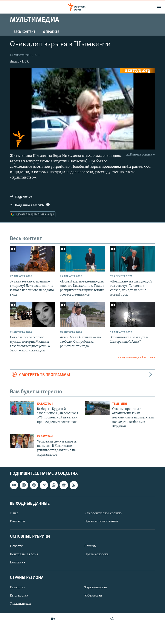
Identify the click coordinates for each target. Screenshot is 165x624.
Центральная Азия (24, 554)
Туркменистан (95, 587)
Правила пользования (101, 521)
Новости (16, 546)
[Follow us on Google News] (64, 485)
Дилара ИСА (19, 61)
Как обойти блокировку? (103, 513)
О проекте (51, 32)
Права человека (96, 554)
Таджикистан (20, 604)
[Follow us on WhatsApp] (54, 485)
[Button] (21, 198)
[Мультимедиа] (52, 618)
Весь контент (24, 32)
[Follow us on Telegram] (44, 485)
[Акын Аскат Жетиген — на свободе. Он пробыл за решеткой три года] (82, 314)
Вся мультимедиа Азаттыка (135, 357)
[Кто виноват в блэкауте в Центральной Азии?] (132, 314)
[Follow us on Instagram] (24, 485)
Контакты (17, 521)
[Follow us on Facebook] (34, 485)
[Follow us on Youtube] (14, 485)
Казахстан (45, 404)
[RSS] (74, 485)
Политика (17, 562)
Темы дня (119, 404)
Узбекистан (93, 595)
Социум (90, 546)
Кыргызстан (19, 595)
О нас (14, 513)
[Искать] (112, 618)
